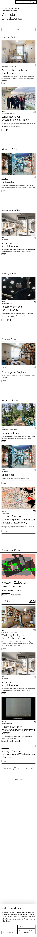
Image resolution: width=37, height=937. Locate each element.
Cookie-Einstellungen (8, 932)
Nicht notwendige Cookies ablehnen (26, 931)
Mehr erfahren (18, 62)
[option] (14, 768)
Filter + (18, 29)
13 (31, 768)
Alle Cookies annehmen (26, 927)
